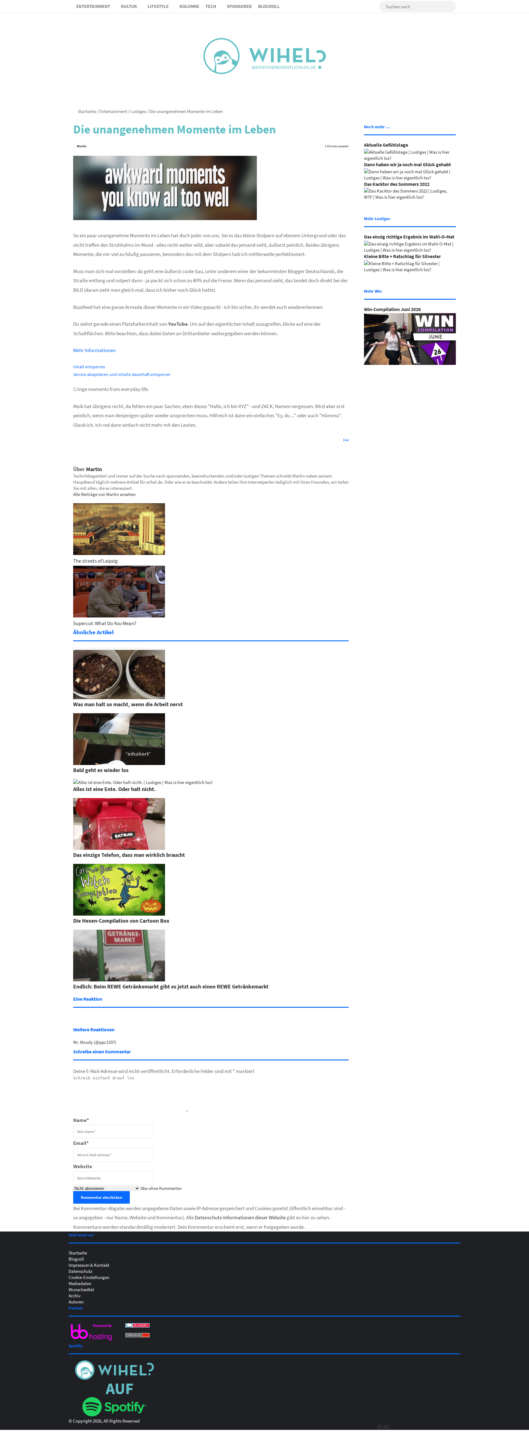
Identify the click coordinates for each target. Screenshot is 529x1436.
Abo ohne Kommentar (161, 1188)
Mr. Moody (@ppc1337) (94, 1042)
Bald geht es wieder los (101, 770)
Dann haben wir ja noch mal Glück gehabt (407, 164)
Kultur (129, 6)
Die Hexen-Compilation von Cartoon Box (121, 920)
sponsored (239, 6)
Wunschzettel (81, 1289)
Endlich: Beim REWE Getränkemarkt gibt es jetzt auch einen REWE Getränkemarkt (170, 986)
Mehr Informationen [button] (94, 350)
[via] (346, 440)
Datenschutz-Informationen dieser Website (240, 1217)
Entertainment (93, 6)
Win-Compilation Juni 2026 (392, 309)
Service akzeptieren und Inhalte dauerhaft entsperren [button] (122, 374)
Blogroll (269, 6)
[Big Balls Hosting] (91, 1340)
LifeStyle (158, 6)
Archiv (75, 1295)
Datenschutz (80, 1271)
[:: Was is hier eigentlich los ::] (264, 56)
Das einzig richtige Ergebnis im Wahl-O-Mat (409, 236)
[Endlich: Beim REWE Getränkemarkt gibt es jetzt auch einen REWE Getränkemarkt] (119, 980)
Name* (81, 1119)
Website (82, 1166)
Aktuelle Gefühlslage (386, 144)
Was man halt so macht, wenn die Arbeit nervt (128, 704)
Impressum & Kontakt (89, 1265)
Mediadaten (80, 1283)
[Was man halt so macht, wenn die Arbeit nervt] (119, 697)
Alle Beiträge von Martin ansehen (104, 494)
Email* (81, 1142)
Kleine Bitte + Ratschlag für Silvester (402, 256)
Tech (210, 6)
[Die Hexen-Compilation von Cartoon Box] (119, 914)
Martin (81, 146)
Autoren (76, 1302)
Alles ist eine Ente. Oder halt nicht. (114, 789)
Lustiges (138, 111)
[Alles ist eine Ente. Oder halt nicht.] (143, 782)
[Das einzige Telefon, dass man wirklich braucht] (119, 848)
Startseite (86, 111)
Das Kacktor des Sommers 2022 (397, 184)
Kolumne (189, 6)
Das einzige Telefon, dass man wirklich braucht (129, 854)
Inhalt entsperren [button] (89, 366)
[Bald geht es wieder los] (119, 763)
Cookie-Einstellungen (89, 1277)
